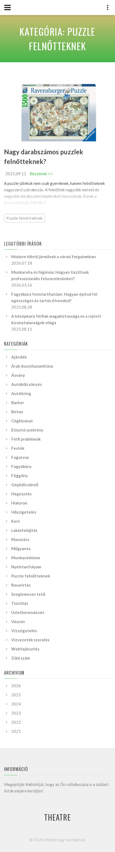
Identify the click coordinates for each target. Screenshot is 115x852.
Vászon (18, 621)
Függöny (19, 475)
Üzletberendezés (27, 612)
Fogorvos (20, 457)
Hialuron (19, 502)
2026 (16, 685)
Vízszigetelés (24, 630)
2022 (16, 722)
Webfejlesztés (25, 648)
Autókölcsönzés (26, 384)
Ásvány (18, 375)
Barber (17, 402)
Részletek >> (41, 173)
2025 (16, 694)
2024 (16, 703)
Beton (17, 411)
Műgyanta (20, 548)
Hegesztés (21, 493)
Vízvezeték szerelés (30, 639)
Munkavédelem (25, 557)
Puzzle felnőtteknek (24, 218)
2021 (16, 731)
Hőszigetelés (23, 512)
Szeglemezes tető (28, 594)
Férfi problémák (26, 439)
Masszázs (20, 539)
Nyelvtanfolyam (26, 566)
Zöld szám (20, 658)
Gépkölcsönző (24, 484)
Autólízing (21, 393)
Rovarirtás (20, 585)
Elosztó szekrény (27, 429)
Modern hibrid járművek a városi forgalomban (53, 256)
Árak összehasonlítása (32, 366)
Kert (15, 521)
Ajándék (19, 356)
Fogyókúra (21, 466)
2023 (16, 713)
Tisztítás (19, 603)
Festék (17, 448)
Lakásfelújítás (24, 530)
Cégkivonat (22, 420)
